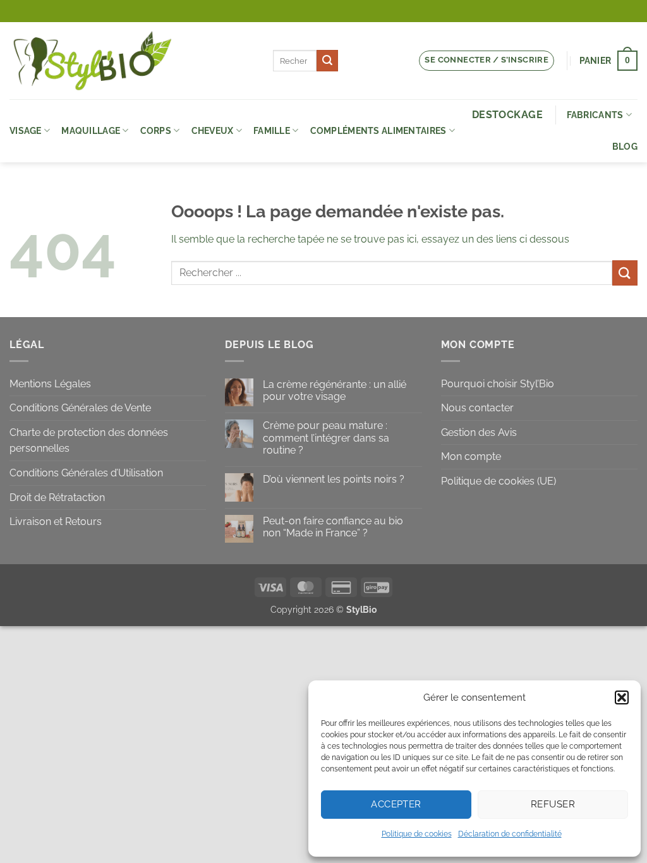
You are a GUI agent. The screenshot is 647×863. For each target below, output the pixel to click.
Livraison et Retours (55, 522)
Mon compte (471, 456)
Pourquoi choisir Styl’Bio (497, 384)
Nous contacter (477, 408)
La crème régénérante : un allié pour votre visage (334, 390)
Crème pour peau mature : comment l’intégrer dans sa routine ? (326, 437)
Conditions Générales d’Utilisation (86, 473)
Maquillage (90, 130)
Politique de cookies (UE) (498, 481)
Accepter (396, 804)
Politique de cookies (417, 834)
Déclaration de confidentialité (510, 834)
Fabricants (595, 114)
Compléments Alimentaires (378, 130)
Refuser (553, 804)
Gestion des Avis (479, 432)
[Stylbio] (131, 60)
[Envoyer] (327, 60)
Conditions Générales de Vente (80, 408)
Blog (625, 146)
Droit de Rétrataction (57, 498)
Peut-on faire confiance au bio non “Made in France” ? (333, 527)
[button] (621, 697)
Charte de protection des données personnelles (88, 440)
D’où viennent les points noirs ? (333, 479)
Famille (271, 130)
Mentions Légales (50, 384)
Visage (25, 130)
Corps (155, 130)
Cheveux (212, 130)
